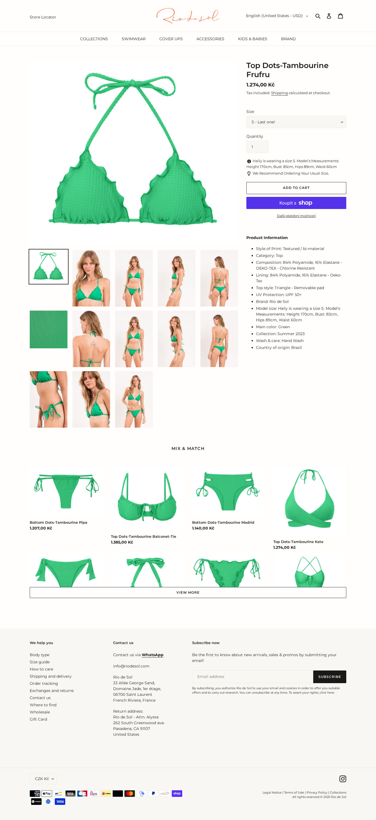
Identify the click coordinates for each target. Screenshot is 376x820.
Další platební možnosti (296, 216)
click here (327, 692)
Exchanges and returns (52, 690)
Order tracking (44, 683)
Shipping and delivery (51, 676)
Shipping (279, 93)
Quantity (254, 136)
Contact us (40, 697)
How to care (41, 669)
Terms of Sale (294, 792)
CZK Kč (42, 778)
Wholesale (40, 712)
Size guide (40, 661)
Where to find (43, 704)
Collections (338, 792)
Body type (39, 654)
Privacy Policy (317, 792)
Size (250, 111)
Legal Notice (272, 792)
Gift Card (38, 719)
